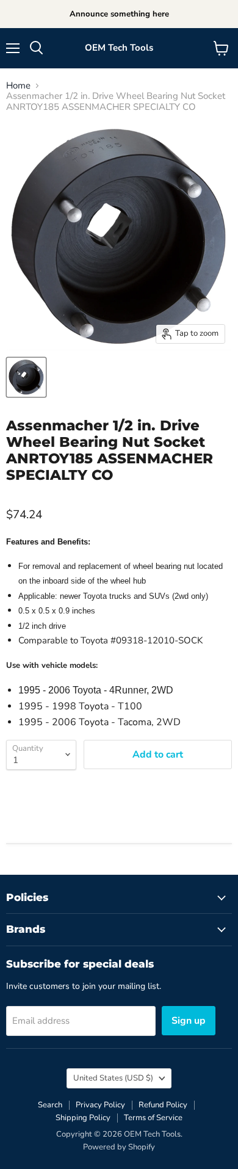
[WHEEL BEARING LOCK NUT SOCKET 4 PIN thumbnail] (26, 377)
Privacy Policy (100, 1104)
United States (113, 1078)
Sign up (188, 1020)
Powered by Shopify (119, 1147)
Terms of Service (153, 1117)
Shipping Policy (83, 1117)
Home (18, 86)
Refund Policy (163, 1104)
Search (50, 1104)
